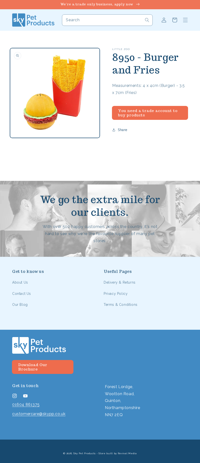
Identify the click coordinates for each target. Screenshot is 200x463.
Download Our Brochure (32, 366)
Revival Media (127, 453)
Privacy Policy (116, 294)
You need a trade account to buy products (148, 112)
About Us (20, 282)
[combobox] (107, 20)
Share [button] (122, 130)
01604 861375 (26, 404)
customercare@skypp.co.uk (38, 414)
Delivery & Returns (120, 282)
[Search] (147, 20)
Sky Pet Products (84, 453)
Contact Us (21, 294)
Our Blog (20, 305)
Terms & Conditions (121, 305)
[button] (185, 20)
